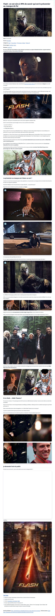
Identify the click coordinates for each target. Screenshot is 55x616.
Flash (19, 601)
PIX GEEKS (9, 40)
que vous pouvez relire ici (29, 83)
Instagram (10, 47)
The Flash (11, 45)
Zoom (15, 45)
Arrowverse (10, 601)
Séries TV (28, 43)
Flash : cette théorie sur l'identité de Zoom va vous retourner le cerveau (25, 610)
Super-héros (13, 43)
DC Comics (19, 43)
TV (17, 51)
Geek (9, 43)
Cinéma (23, 43)
